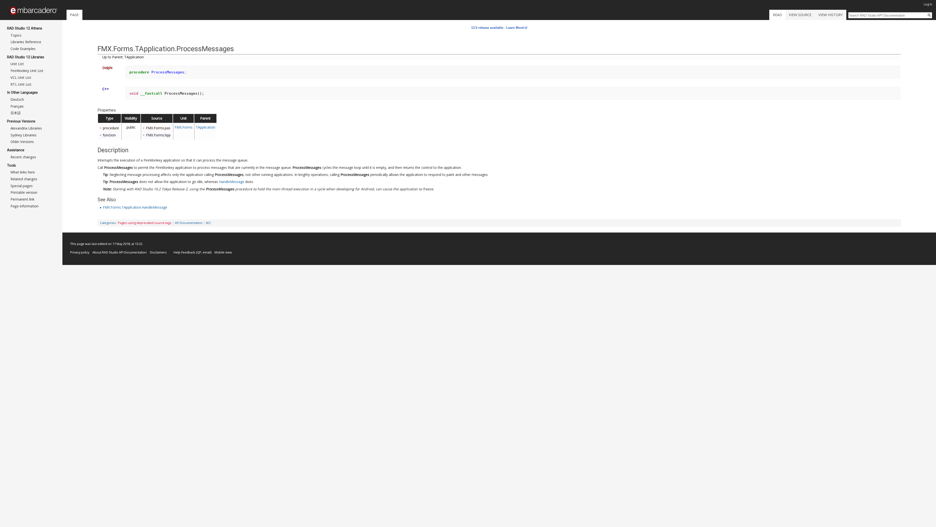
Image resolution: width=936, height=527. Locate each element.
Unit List (17, 63)
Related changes (23, 179)
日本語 (15, 113)
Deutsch (17, 99)
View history (831, 14)
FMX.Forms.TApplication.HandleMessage (135, 207)
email (207, 252)
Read (777, 14)
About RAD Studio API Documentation (119, 252)
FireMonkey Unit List (26, 70)
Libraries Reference (25, 42)
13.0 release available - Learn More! (497, 28)
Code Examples (23, 48)
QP (199, 252)
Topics (15, 35)
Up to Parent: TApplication (123, 57)
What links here (22, 172)
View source (800, 14)
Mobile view (223, 252)
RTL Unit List (20, 84)
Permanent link (22, 199)
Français (17, 106)
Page (74, 14)
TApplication (205, 127)
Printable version (23, 192)
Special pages (21, 185)
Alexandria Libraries (26, 128)
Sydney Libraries (23, 135)
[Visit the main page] (33, 10)
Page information (24, 206)
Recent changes (23, 157)
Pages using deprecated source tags (144, 223)
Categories (108, 223)
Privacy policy (79, 252)
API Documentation (189, 223)
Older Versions (22, 141)
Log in (928, 4)
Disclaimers (158, 252)
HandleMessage (231, 181)
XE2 (208, 223)
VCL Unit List (20, 77)
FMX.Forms (184, 127)
